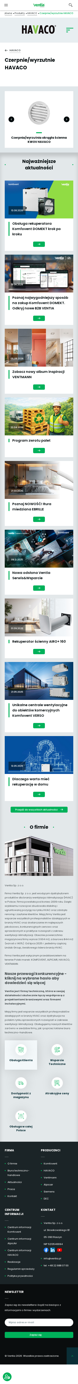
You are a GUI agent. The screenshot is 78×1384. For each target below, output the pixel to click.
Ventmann (50, 1177)
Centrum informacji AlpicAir (19, 1241)
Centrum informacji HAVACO (19, 1253)
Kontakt (12, 1196)
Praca (11, 1189)
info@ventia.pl (52, 1258)
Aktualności (15, 1182)
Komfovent (50, 1163)
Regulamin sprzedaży (21, 1269)
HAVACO (32, 13)
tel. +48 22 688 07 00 (56, 1265)
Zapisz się (36, 1335)
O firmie (12, 1163)
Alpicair (48, 1184)
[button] (11, 119)
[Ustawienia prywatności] (7, 1376)
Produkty (20, 13)
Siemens (49, 1191)
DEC (46, 1198)
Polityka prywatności (20, 1276)
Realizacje (14, 1262)
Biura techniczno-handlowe (18, 1173)
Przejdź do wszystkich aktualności (36, 809)
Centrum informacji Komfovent (19, 1229)
